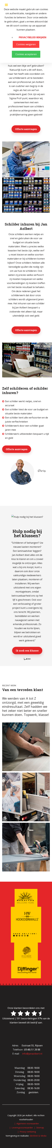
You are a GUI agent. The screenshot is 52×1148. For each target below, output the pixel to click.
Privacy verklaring (28, 1131)
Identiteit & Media (38, 1135)
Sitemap (40, 1127)
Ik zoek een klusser (27, 650)
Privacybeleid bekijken (32, 37)
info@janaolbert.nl (32, 1053)
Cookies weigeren (26, 44)
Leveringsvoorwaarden (22, 1127)
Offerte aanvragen (26, 129)
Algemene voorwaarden (27, 1123)
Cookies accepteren (26, 54)
